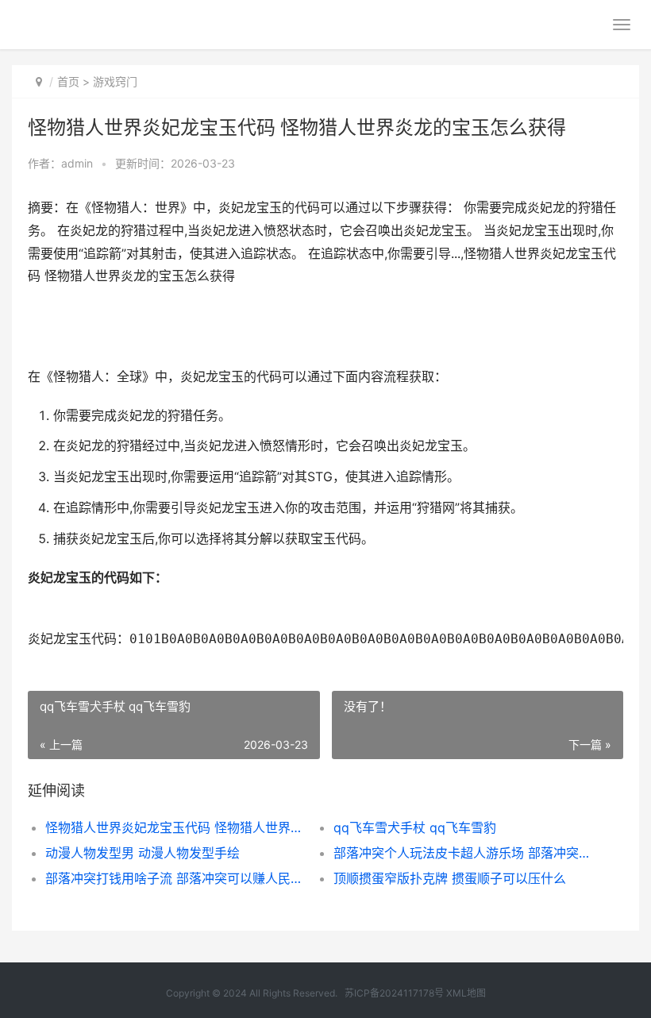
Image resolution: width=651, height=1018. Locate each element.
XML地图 (466, 993)
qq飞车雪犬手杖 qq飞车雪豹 (414, 827)
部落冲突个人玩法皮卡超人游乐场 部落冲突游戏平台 (463, 853)
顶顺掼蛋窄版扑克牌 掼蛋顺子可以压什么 (449, 878)
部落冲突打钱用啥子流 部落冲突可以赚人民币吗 (175, 878)
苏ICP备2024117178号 (394, 993)
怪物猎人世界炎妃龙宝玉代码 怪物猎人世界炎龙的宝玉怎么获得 (175, 827)
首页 (68, 81)
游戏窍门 (115, 81)
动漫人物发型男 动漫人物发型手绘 (142, 853)
